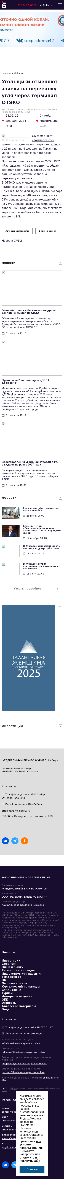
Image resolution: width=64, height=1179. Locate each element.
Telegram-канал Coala (17, 169)
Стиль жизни (11, 989)
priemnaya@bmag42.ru (16, 810)
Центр (6, 1108)
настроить (27, 1154)
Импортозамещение (17, 996)
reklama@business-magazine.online (23, 1052)
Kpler (54, 144)
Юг (4, 1143)
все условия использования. (31, 1144)
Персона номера (14, 983)
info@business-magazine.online (21, 1043)
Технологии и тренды (18, 970)
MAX (4, 1080)
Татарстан (8, 1134)
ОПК (5, 999)
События (19, 73)
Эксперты (9, 1002)
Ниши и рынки (13, 967)
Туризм (7, 993)
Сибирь (7, 1125)
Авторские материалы (19, 1006)
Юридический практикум (21, 986)
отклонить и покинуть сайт (30, 1159)
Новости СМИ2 (12, 240)
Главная (6, 73)
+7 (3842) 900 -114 (13, 798)
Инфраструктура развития (22, 973)
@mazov (48, 1077)
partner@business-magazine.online (23, 1072)
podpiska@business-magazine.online (24, 1063)
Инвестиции (11, 960)
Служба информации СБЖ (49, 120)
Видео (6, 1009)
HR (4, 979)
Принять (32, 1169)
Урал (5, 1116)
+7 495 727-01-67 (42, 1027)
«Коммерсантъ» (43, 140)
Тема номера (11, 976)
